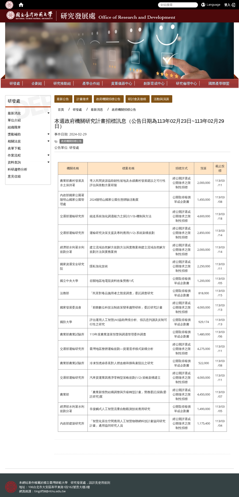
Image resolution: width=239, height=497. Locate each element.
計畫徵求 (83, 99)
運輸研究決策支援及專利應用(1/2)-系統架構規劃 (122, 233)
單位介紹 (14, 120)
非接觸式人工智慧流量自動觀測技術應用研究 (120, 409)
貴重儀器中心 (121, 83)
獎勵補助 (14, 134)
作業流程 (14, 155)
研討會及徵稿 (137, 99)
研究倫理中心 (186, 83)
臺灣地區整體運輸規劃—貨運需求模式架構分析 (121, 349)
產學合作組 (91, 83)
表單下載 (14, 148)
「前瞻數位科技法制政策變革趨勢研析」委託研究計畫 (126, 307)
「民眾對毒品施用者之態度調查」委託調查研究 (121, 293)
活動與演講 (161, 99)
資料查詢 (14, 162)
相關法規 (14, 141)
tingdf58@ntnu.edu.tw (50, 491)
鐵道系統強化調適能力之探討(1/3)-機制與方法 (120, 216)
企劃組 (37, 83)
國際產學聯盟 (218, 83)
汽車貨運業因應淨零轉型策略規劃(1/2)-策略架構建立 (125, 377)
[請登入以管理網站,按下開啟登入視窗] (9, 4)
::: (230, 26)
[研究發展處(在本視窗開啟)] (30, 15)
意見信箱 (14, 176)
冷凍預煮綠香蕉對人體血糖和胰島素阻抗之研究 (121, 363)
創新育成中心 (154, 83)
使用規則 (104, 482)
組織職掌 (14, 127)
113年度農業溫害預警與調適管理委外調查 (118, 334)
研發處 (15, 83)
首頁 (61, 109)
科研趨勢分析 (17, 169)
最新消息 (14, 113)
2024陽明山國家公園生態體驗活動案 (114, 199)
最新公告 (63, 99)
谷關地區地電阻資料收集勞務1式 (112, 281)
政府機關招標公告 (108, 99)
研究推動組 (62, 83)
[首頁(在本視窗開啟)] (21, 4)
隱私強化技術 (99, 266)
